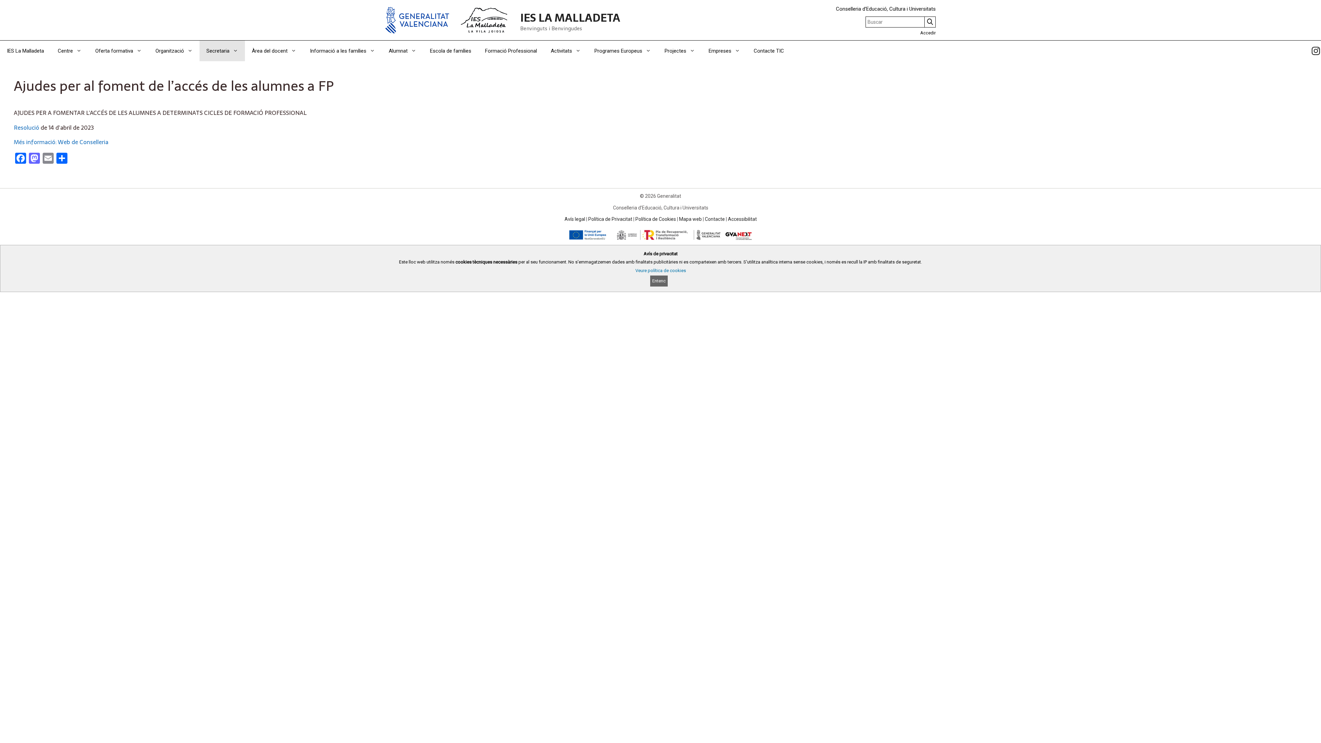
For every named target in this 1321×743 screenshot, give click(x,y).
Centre (65, 51)
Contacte (715, 219)
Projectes (675, 51)
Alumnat (398, 51)
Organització (169, 51)
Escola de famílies (450, 51)
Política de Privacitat (610, 219)
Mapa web (690, 219)
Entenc (659, 280)
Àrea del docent (270, 51)
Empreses (720, 51)
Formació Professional (511, 51)
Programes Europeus (618, 51)
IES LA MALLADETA (570, 18)
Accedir (928, 32)
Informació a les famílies (338, 51)
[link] (1316, 51)
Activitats (561, 51)
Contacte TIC (769, 51)
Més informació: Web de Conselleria (61, 142)
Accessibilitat (742, 219)
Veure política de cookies (660, 270)
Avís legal (575, 219)
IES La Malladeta (25, 51)
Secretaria (217, 51)
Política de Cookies (655, 219)
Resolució (26, 127)
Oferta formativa (114, 51)
